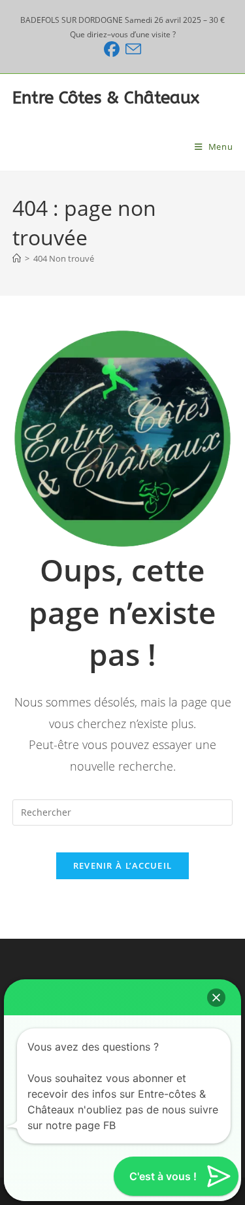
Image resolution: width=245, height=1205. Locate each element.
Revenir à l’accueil (122, 865)
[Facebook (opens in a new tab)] (112, 49)
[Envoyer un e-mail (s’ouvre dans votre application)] (130, 49)
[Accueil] (16, 258)
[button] (216, 997)
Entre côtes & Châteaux (105, 98)
